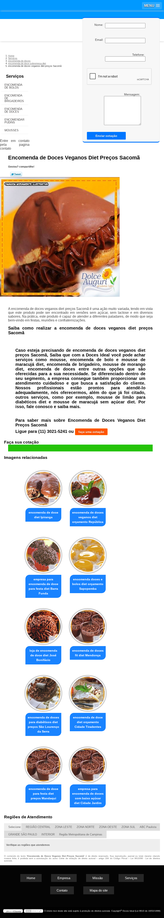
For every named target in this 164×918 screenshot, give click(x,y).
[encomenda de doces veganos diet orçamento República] (88, 486)
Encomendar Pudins (14, 121)
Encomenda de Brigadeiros (14, 98)
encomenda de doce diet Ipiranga (43, 515)
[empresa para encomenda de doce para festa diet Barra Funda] (43, 553)
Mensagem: (132, 94)
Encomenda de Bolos (13, 86)
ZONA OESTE (108, 827)
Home (31, 878)
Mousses (11, 130)
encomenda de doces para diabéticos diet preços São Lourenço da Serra (43, 724)
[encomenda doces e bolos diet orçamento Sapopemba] (88, 553)
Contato (62, 890)
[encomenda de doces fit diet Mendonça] (88, 624)
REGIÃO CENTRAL (38, 827)
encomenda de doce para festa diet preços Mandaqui (43, 793)
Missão (97, 878)
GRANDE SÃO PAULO (22, 834)
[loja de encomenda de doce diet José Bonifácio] (43, 624)
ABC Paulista (148, 827)
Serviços (15, 76)
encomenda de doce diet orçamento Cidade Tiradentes (88, 722)
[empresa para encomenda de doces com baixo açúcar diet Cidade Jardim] (88, 763)
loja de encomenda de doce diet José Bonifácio (43, 655)
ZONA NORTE (86, 827)
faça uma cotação (91, 431)
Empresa (63, 878)
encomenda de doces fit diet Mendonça (88, 653)
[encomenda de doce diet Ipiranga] (43, 486)
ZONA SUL (128, 827)
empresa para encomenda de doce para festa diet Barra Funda (43, 586)
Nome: (99, 24)
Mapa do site (99, 890)
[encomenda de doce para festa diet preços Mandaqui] (43, 763)
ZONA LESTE (63, 827)
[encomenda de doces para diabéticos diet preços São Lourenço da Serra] (43, 691)
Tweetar (16, 174)
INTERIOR (48, 834)
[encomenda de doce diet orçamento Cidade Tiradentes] (88, 691)
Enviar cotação (106, 135)
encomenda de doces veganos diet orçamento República (88, 517)
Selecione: (14, 827)
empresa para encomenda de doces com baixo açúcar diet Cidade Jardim (88, 796)
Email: (100, 39)
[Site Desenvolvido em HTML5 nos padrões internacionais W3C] (33, 911)
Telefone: (138, 54)
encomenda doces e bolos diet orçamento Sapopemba (87, 584)
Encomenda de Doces (13, 110)
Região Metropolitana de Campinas (80, 834)
